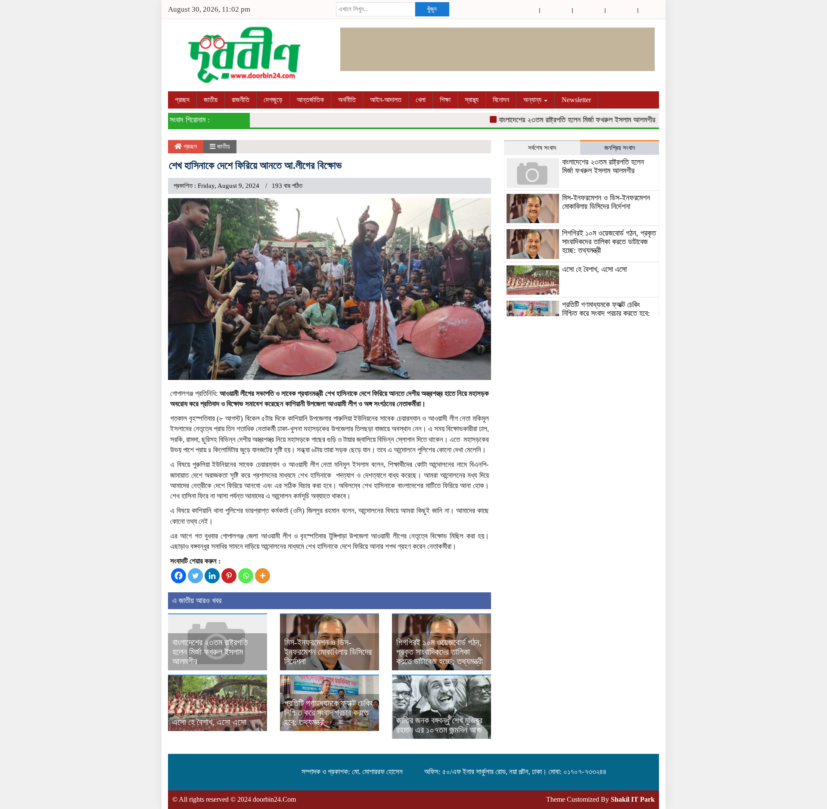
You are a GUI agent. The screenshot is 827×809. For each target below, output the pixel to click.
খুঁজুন (432, 9)
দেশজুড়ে (273, 99)
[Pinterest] (228, 575)
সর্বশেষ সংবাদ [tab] (542, 147)
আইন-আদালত (385, 99)
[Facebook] (178, 575)
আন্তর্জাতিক (310, 99)
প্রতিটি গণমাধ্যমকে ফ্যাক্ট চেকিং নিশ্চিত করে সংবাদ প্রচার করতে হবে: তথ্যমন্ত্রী (328, 712)
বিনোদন (501, 99)
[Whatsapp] (245, 575)
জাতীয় (211, 99)
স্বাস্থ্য (472, 99)
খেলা (421, 99)
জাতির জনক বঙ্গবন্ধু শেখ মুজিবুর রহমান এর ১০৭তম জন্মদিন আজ (439, 725)
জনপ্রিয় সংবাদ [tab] (619, 147)
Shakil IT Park (633, 799)
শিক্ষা (445, 99)
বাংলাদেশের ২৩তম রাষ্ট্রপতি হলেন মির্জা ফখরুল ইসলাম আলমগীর (561, 119)
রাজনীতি (240, 99)
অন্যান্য (533, 99)
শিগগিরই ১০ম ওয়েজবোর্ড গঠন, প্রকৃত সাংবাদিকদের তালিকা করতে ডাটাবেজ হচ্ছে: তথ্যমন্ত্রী (439, 652)
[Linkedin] (212, 575)
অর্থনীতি (347, 99)
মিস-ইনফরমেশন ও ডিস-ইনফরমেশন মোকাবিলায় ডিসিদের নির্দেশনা (328, 652)
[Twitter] (195, 575)
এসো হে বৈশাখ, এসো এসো (209, 722)
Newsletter (576, 99)
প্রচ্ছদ (182, 99)
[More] (262, 575)
